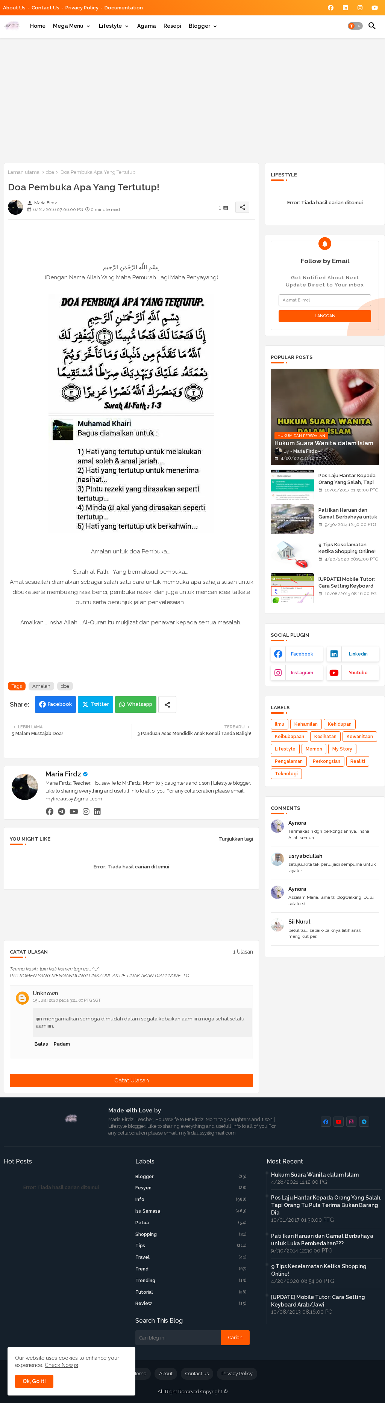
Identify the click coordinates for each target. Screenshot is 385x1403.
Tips (191, 1245)
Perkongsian (326, 761)
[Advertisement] (192, 99)
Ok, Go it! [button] (34, 1381)
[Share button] (167, 704)
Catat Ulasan (131, 1080)
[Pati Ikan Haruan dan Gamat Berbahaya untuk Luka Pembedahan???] (292, 519)
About (166, 1373)
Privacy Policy (82, 8)
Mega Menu (68, 26)
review (191, 1303)
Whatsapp (139, 704)
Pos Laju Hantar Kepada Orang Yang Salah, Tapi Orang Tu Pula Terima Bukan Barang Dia (347, 486)
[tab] (37, 25)
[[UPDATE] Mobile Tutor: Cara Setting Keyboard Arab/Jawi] (292, 588)
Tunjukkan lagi (235, 839)
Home (37, 26)
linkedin (358, 654)
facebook (302, 654)
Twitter (100, 704)
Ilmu (279, 724)
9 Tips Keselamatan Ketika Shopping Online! (347, 548)
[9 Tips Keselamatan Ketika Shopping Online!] (292, 554)
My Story (342, 749)
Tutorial (191, 1292)
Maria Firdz (63, 774)
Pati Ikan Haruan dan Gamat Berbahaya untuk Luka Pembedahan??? (347, 516)
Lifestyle (110, 26)
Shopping (191, 1234)
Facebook (60, 704)
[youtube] (74, 812)
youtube (358, 672)
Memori (314, 749)
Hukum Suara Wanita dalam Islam (315, 1175)
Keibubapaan (289, 736)
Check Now (59, 1365)
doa (50, 172)
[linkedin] (97, 812)
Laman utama (23, 172)
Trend (191, 1269)
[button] (355, 26)
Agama (146, 26)
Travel (191, 1257)
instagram (302, 672)
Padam (62, 1044)
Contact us (45, 8)
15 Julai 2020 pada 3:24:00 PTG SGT (67, 1000)
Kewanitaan (360, 736)
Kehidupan (340, 724)
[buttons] (330, 8)
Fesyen (191, 1188)
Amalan (41, 686)
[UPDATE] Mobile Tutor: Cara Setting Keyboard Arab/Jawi (346, 585)
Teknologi (286, 773)
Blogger (199, 26)
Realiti (357, 761)
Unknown (45, 993)
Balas (41, 1044)
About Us (14, 8)
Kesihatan (325, 736)
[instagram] (86, 812)
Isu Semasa (191, 1211)
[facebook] (49, 812)
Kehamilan (306, 724)
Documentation (124, 8)
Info (191, 1199)
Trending (191, 1280)
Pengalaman (289, 761)
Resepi (172, 26)
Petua (191, 1222)
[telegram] (61, 812)
